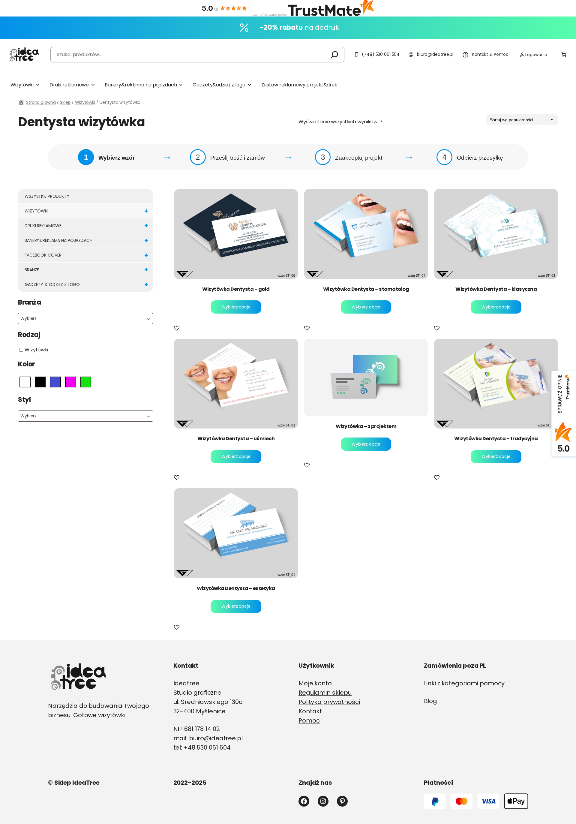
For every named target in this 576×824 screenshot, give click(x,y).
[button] (178, 328)
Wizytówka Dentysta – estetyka (236, 588)
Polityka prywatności (329, 702)
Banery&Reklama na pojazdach (86, 240)
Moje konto (315, 683)
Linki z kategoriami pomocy (464, 683)
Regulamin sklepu (325, 692)
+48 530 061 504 (207, 747)
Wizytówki (22, 84)
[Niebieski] (55, 381)
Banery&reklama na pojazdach (141, 84)
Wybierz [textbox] (28, 318)
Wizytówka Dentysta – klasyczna (496, 289)
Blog (430, 701)
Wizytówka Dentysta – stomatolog (366, 289)
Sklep (65, 102)
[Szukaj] (334, 54)
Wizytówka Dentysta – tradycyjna (496, 439)
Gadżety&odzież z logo (219, 84)
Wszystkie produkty (47, 196)
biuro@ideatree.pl (435, 54)
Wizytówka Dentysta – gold (236, 289)
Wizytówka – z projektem (366, 426)
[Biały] (25, 381)
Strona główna (41, 102)
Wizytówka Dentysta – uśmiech (235, 439)
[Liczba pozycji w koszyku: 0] (564, 55)
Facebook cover (86, 255)
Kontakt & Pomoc (490, 54)
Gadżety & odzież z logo (86, 284)
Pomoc (309, 720)
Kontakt (310, 711)
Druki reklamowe (69, 84)
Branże (86, 270)
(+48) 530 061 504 (381, 54)
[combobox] (85, 318)
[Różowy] (71, 381)
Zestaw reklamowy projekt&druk (299, 84)
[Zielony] (86, 381)
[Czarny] (40, 381)
